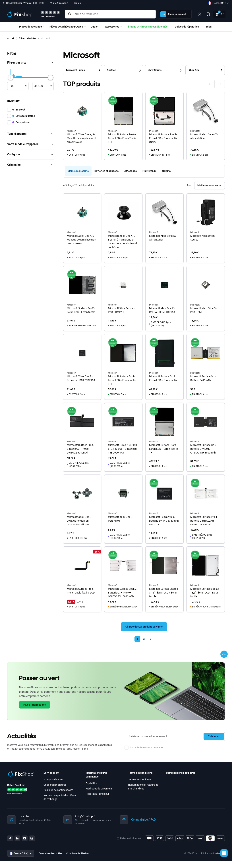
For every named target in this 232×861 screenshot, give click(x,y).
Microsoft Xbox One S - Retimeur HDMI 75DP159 (81, 378)
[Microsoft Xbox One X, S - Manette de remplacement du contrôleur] (82, 212)
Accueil (11, 38)
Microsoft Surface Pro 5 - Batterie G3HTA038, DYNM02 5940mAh (81, 449)
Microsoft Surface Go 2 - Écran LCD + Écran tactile (163, 378)
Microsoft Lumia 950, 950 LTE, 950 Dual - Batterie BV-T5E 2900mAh (123, 449)
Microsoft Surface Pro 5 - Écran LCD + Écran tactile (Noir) (163, 138)
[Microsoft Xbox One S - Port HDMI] (123, 493)
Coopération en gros (55, 784)
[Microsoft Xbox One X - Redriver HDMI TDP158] (164, 285)
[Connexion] (199, 14)
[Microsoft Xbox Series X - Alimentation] (164, 212)
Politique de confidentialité (58, 790)
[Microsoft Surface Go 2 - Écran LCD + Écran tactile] (164, 353)
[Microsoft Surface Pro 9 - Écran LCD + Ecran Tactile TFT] (164, 421)
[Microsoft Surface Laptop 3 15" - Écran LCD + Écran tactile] (164, 565)
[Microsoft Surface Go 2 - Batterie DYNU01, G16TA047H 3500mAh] (205, 421)
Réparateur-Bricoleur (97, 793)
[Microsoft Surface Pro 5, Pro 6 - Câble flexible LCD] (82, 565)
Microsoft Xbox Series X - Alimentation (204, 136)
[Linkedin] (17, 838)
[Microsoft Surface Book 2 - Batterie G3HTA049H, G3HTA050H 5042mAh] (123, 565)
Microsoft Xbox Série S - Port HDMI (203, 310)
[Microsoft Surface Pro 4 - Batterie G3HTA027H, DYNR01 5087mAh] (205, 493)
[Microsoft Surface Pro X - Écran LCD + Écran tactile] (82, 285)
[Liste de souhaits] (208, 14)
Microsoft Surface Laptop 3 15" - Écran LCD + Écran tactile (163, 592)
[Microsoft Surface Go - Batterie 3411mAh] (205, 353)
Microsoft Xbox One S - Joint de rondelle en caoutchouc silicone (79, 520)
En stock (20, 109)
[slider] (11, 77)
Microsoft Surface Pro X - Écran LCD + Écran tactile (81, 310)
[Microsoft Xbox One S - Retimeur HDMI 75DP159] (82, 353)
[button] (30, 63)
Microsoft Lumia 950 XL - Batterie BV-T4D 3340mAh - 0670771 (164, 520)
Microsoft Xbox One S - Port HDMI (121, 518)
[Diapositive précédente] (210, 84)
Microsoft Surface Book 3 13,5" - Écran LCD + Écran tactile (204, 592)
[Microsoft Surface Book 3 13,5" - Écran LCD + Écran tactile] (205, 565)
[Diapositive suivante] (220, 84)
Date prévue (23, 122)
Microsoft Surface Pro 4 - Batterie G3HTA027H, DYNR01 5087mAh (204, 520)
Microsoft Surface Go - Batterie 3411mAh (203, 378)
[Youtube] (25, 838)
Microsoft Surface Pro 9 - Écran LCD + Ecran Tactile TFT (122, 138)
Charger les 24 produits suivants (144, 626)
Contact (77, 3)
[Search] (69, 14)
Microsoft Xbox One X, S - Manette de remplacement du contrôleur (81, 138)
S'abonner (213, 736)
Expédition (92, 783)
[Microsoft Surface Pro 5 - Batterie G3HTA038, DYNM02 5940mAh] (82, 421)
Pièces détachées (27, 38)
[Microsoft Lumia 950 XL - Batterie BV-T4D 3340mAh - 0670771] (164, 493)
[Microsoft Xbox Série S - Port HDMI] (205, 285)
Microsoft (71, 232)
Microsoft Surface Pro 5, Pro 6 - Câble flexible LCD (81, 590)
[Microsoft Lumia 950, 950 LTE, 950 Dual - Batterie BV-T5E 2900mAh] (123, 421)
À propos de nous (53, 779)
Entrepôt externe (25, 115)
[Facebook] (10, 838)
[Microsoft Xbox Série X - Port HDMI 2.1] (123, 285)
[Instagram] (32, 838)
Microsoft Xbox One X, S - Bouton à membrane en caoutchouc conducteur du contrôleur (123, 241)
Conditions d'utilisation (77, 853)
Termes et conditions (139, 779)
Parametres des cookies (50, 853)
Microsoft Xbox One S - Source (203, 237)
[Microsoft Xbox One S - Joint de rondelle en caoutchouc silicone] (82, 493)
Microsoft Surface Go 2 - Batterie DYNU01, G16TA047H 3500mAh (204, 449)
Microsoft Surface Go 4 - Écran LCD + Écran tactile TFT (122, 380)
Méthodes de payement (99, 788)
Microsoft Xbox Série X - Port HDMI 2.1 (121, 310)
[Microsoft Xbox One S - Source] (205, 212)
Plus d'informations (34, 704)
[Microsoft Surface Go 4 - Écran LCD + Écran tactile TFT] (123, 353)
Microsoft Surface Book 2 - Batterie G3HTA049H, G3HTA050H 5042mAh (123, 592)
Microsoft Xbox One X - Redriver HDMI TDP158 (162, 310)
